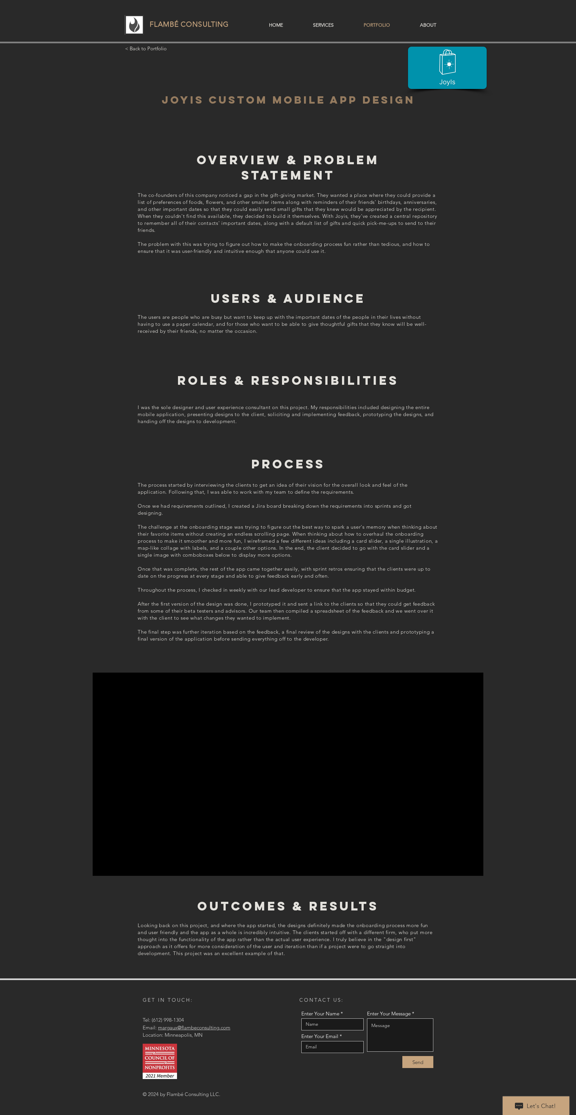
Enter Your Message (389, 1013)
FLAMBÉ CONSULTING (189, 24)
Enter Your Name (320, 1013)
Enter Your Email (319, 1036)
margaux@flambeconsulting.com (194, 1027)
